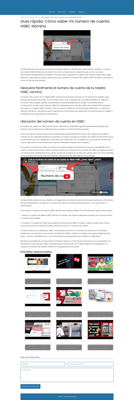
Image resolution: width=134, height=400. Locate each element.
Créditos (72, 12)
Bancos (52, 12)
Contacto (60, 396)
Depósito (81, 12)
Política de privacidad (70, 396)
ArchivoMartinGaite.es (67, 4)
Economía (62, 12)
